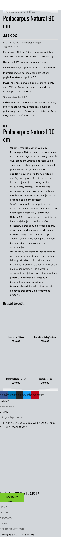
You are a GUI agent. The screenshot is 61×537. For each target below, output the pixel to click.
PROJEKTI (5, 523)
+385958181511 (8, 406)
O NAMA (4, 512)
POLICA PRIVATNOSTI (12, 529)
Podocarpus (14, 46)
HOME (3, 507)
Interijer (37, 42)
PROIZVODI (6, 518)
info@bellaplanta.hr (11, 417)
